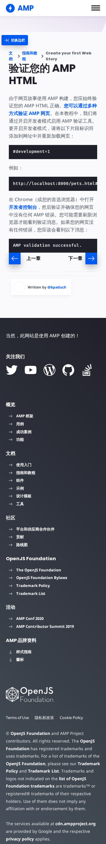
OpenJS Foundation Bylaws (41, 577)
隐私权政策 (44, 717)
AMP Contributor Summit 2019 (45, 626)
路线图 (22, 544)
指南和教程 (29, 56)
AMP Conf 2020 (30, 618)
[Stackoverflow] (87, 370)
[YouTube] (31, 370)
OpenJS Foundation (30, 733)
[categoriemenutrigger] (14, 40)
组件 (20, 480)
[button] (95, 8)
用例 (20, 423)
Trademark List (30, 593)
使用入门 (24, 464)
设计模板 (24, 495)
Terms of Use (17, 717)
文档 (11, 56)
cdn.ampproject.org (75, 823)
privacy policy (20, 839)
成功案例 (24, 431)
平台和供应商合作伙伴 (35, 529)
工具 (20, 503)
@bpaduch (56, 287)
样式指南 (24, 651)
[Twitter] (12, 370)
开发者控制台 (23, 207)
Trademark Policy (33, 585)
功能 (20, 439)
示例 (20, 488)
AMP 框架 (24, 415)
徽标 (20, 659)
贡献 (20, 536)
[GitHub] (68, 370)
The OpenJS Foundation (38, 570)
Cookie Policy (71, 717)
